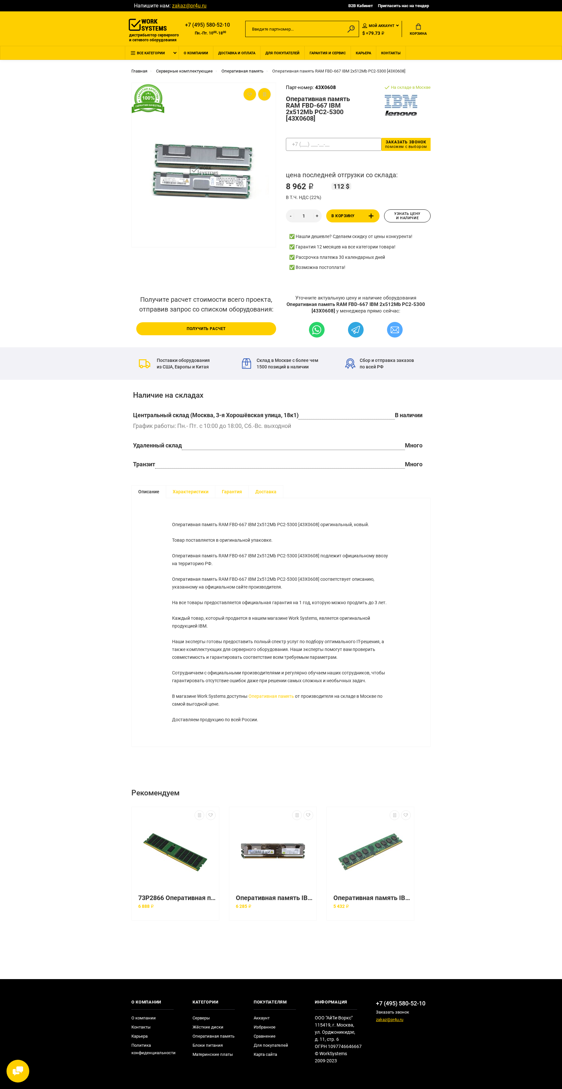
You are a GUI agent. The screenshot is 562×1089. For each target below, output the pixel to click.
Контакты (391, 53)
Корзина (418, 34)
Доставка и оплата (236, 53)
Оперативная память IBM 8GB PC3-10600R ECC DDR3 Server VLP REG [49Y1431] (372, 898)
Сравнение (264, 1036)
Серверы (201, 1018)
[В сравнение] (199, 815)
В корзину (343, 216)
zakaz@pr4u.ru (189, 5)
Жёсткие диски (208, 1027)
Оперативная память (271, 696)
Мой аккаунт (382, 26)
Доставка (265, 491)
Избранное (264, 1027)
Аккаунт (262, 1018)
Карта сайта (265, 1054)
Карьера (363, 53)
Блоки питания (208, 1045)
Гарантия (232, 491)
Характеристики (190, 491)
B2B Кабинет (360, 5)
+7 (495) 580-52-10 (207, 25)
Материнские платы (213, 1054)
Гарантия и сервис (328, 53)
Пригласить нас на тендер (403, 5)
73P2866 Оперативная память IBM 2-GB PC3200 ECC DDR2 (177, 898)
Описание (148, 491)
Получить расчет (206, 328)
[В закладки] (211, 815)
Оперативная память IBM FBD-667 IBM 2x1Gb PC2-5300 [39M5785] (274, 898)
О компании (196, 53)
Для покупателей (282, 53)
